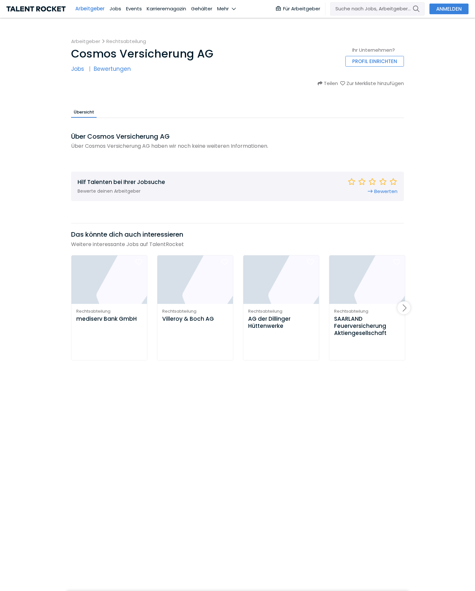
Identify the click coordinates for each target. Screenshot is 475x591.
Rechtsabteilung (126, 41)
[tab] (84, 112)
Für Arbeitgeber (301, 8)
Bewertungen (112, 69)
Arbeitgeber (90, 8)
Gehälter (201, 8)
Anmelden (449, 8)
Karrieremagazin (166, 8)
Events (134, 8)
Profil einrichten (374, 61)
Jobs (115, 8)
